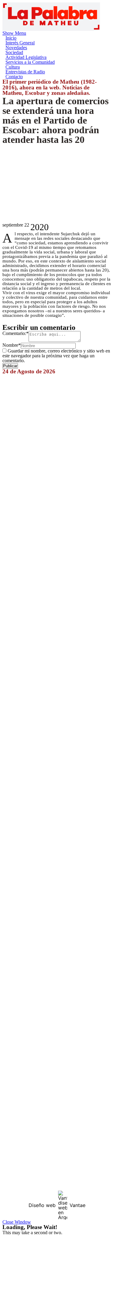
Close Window (16, 1222)
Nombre (11, 345)
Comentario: (15, 333)
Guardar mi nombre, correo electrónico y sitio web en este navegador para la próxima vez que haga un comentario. (56, 355)
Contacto (14, 76)
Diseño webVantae (57, 1205)
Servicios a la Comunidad (30, 62)
